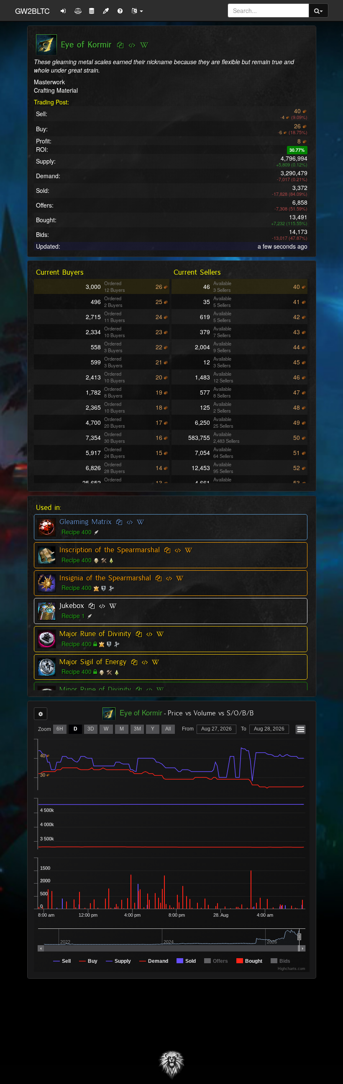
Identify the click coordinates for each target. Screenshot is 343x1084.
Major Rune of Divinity (95, 633)
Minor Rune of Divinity (95, 689)
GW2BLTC (32, 10)
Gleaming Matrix (85, 521)
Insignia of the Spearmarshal (105, 578)
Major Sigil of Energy (93, 662)
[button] (137, 10)
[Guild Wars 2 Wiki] (144, 45)
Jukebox (71, 605)
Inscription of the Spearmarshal (109, 550)
